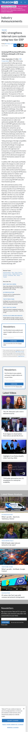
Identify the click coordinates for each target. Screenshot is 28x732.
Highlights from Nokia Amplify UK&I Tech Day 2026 (13, 457)
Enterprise (10, 275)
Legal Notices (21, 356)
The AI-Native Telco (7, 540)
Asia (13, 272)
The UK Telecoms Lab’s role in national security (13, 412)
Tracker (4, 30)
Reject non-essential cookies (12, 724)
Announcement (7, 272)
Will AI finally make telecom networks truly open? (11, 544)
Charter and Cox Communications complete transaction (11, 295)
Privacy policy (19, 386)
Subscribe (13, 341)
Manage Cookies (13, 727)
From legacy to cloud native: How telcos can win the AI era (13, 435)
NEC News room (9, 43)
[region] (13, 719)
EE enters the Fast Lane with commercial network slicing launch (13, 596)
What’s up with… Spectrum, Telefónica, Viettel (11, 518)
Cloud (16, 272)
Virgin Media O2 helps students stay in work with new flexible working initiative (13, 318)
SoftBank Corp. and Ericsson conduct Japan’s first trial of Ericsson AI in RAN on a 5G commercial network (13, 302)
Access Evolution (8, 292)
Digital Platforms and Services (12, 315)
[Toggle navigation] (25, 2)
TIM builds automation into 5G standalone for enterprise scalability (13, 480)
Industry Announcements (11, 19)
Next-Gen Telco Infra (9, 284)
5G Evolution (6, 593)
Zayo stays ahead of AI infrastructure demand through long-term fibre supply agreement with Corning (13, 287)
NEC (15, 275)
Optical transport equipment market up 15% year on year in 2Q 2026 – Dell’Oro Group (13, 311)
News (18, 275)
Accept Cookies (12, 720)
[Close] (24, 708)
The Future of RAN (8, 299)
